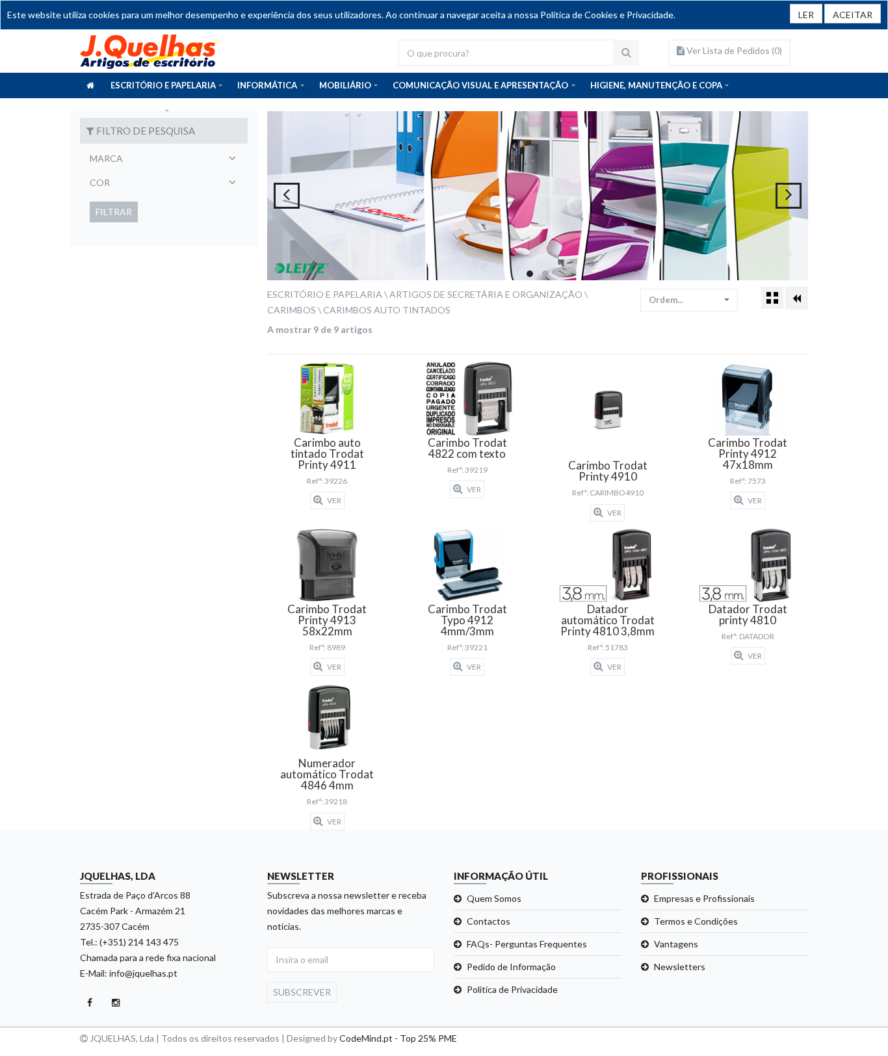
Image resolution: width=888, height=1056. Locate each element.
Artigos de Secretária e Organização (485, 294)
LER (806, 14)
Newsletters (679, 966)
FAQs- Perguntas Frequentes (527, 943)
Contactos (488, 921)
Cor (100, 182)
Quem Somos (494, 898)
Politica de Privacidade (512, 989)
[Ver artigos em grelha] (772, 298)
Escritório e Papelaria (324, 294)
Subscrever (302, 991)
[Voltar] (796, 298)
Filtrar (114, 211)
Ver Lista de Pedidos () (733, 50)
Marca (106, 158)
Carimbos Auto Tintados (387, 309)
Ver (333, 500)
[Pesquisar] (626, 53)
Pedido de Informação (511, 966)
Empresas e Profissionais (704, 898)
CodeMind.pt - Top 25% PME (398, 1038)
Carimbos (291, 309)
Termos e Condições (696, 921)
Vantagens (676, 943)
